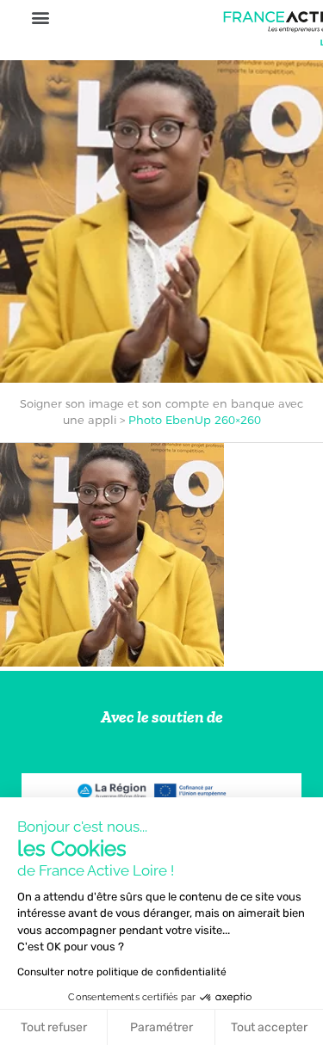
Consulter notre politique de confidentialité (122, 972)
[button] (40, 17)
